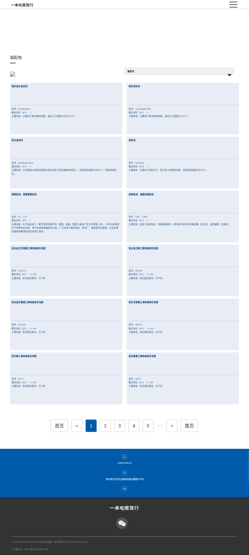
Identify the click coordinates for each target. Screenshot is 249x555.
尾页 (189, 425)
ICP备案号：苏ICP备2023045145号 (30, 549)
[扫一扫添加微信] (122, 523)
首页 (59, 425)
